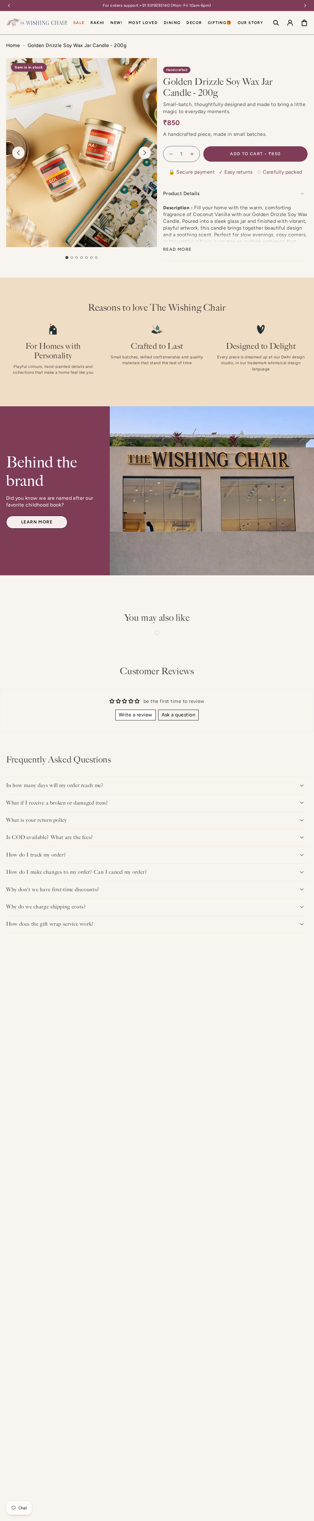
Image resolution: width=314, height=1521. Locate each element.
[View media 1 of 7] (67, 257)
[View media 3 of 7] (77, 257)
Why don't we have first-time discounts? (52, 889)
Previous (18, 153)
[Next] (305, 5)
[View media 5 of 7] (86, 257)
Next (145, 153)
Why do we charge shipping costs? (46, 907)
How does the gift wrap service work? (50, 924)
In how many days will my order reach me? (55, 785)
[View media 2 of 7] (72, 257)
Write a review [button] (135, 715)
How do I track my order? (36, 855)
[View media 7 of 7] (96, 257)
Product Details (181, 193)
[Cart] (304, 23)
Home (13, 45)
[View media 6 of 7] (91, 257)
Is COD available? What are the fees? (49, 837)
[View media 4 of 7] (81, 257)
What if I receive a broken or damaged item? (57, 803)
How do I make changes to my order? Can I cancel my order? (76, 872)
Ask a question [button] (179, 715)
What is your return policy (36, 820)
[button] (172, 23)
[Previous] (9, 5)
